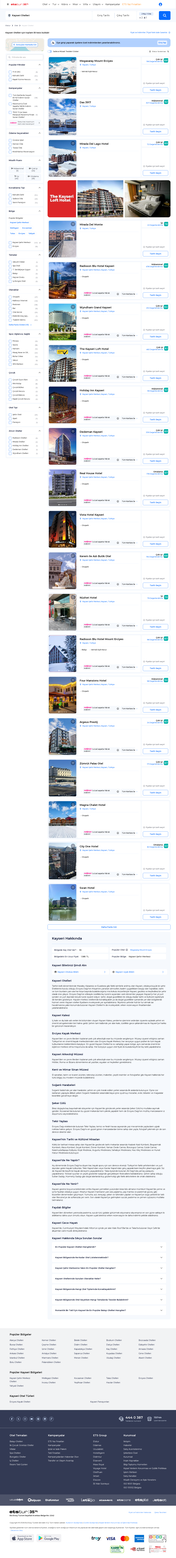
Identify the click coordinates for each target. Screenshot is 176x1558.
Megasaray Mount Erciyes (141, 950)
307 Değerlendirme (154, 103)
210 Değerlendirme (154, 308)
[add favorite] (73, 60)
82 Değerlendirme (155, 847)
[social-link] (12, 1419)
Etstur (8, 25)
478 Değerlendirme (154, 267)
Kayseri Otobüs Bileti (68, 972)
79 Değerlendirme (155, 598)
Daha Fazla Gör (109, 927)
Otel (16, 25)
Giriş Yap (162, 43)
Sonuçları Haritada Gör (26, 45)
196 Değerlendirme (154, 61)
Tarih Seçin (155, 90)
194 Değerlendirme (154, 557)
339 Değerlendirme (154, 432)
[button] (164, 15)
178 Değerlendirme (155, 474)
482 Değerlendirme (154, 349)
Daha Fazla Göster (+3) (19, 325)
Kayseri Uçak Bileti (125, 972)
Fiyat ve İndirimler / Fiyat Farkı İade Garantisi (148, 32)
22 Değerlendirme (155, 225)
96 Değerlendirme (155, 391)
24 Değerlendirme (155, 723)
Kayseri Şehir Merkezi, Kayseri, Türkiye (98, 270)
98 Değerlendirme (155, 640)
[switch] (49, 51)
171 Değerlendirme (155, 764)
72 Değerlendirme (155, 144)
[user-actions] (161, 4)
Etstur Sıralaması (159, 51)
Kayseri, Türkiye (89, 65)
